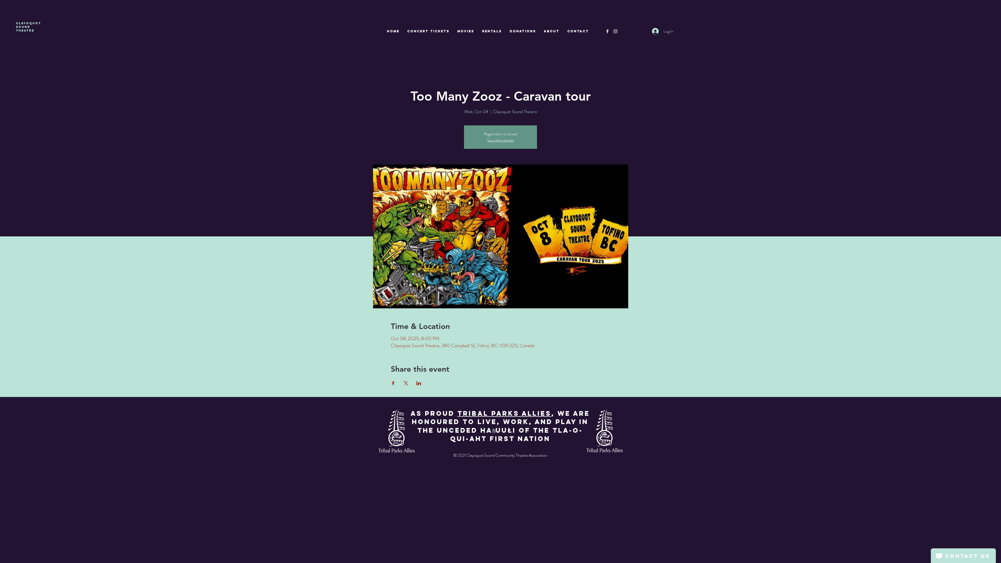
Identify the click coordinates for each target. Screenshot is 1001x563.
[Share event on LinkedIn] (418, 383)
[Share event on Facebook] (393, 383)
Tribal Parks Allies (504, 413)
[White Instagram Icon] (615, 31)
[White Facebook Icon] (607, 31)
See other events (500, 140)
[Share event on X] (406, 383)
